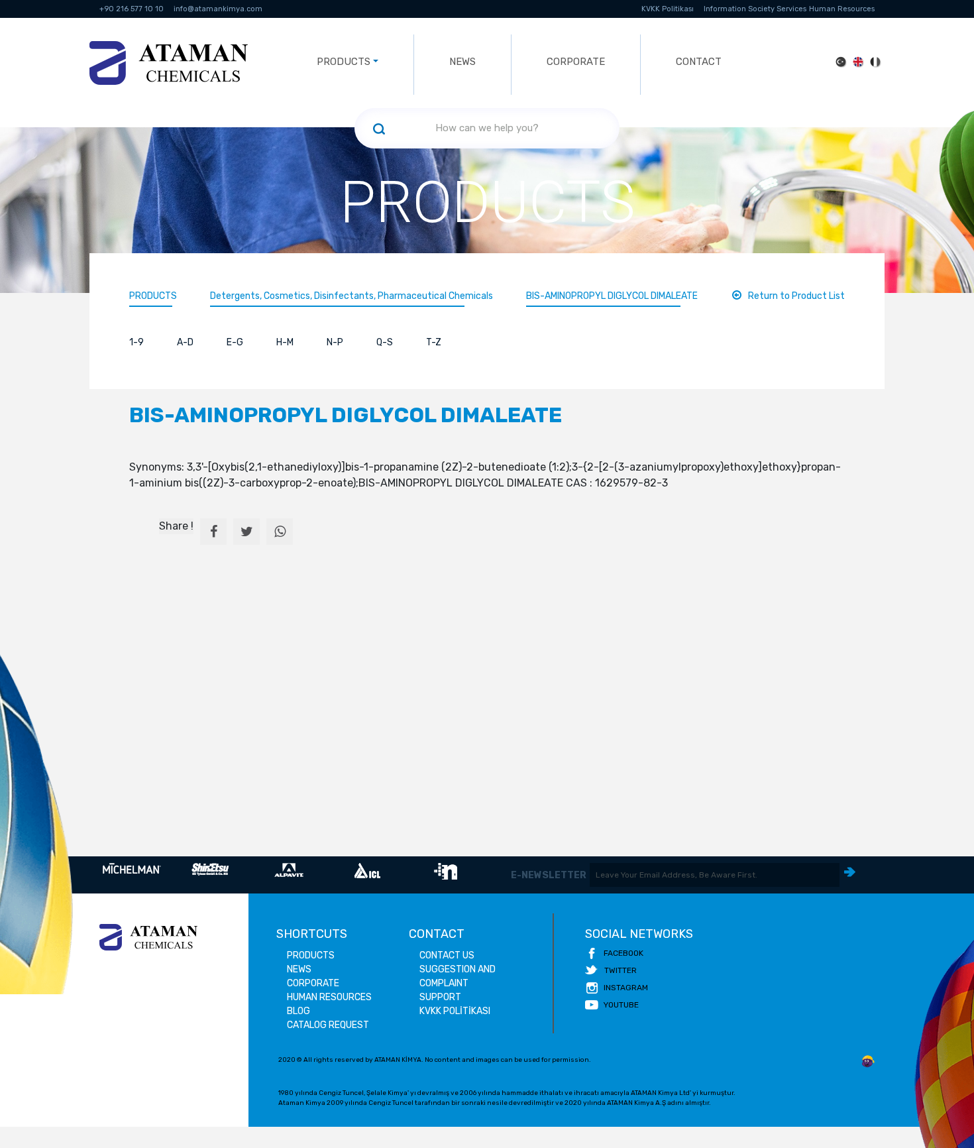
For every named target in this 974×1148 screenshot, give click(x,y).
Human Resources (842, 9)
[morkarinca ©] (868, 1061)
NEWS (462, 62)
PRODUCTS (153, 296)
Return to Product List (796, 296)
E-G (235, 342)
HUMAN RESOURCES (329, 997)
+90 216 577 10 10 (131, 9)
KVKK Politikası (667, 9)
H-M (285, 342)
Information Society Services (755, 9)
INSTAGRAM (626, 987)
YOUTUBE (621, 1004)
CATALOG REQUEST (328, 1025)
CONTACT (699, 62)
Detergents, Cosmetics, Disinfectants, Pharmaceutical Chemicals (351, 296)
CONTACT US (446, 955)
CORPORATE (576, 62)
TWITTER (620, 970)
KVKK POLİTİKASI (454, 1011)
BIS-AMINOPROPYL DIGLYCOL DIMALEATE (612, 296)
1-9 (136, 342)
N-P (335, 342)
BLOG (298, 1011)
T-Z (433, 342)
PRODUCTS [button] (343, 62)
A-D (185, 342)
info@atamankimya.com (218, 9)
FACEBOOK (623, 953)
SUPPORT (440, 997)
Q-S (384, 342)
